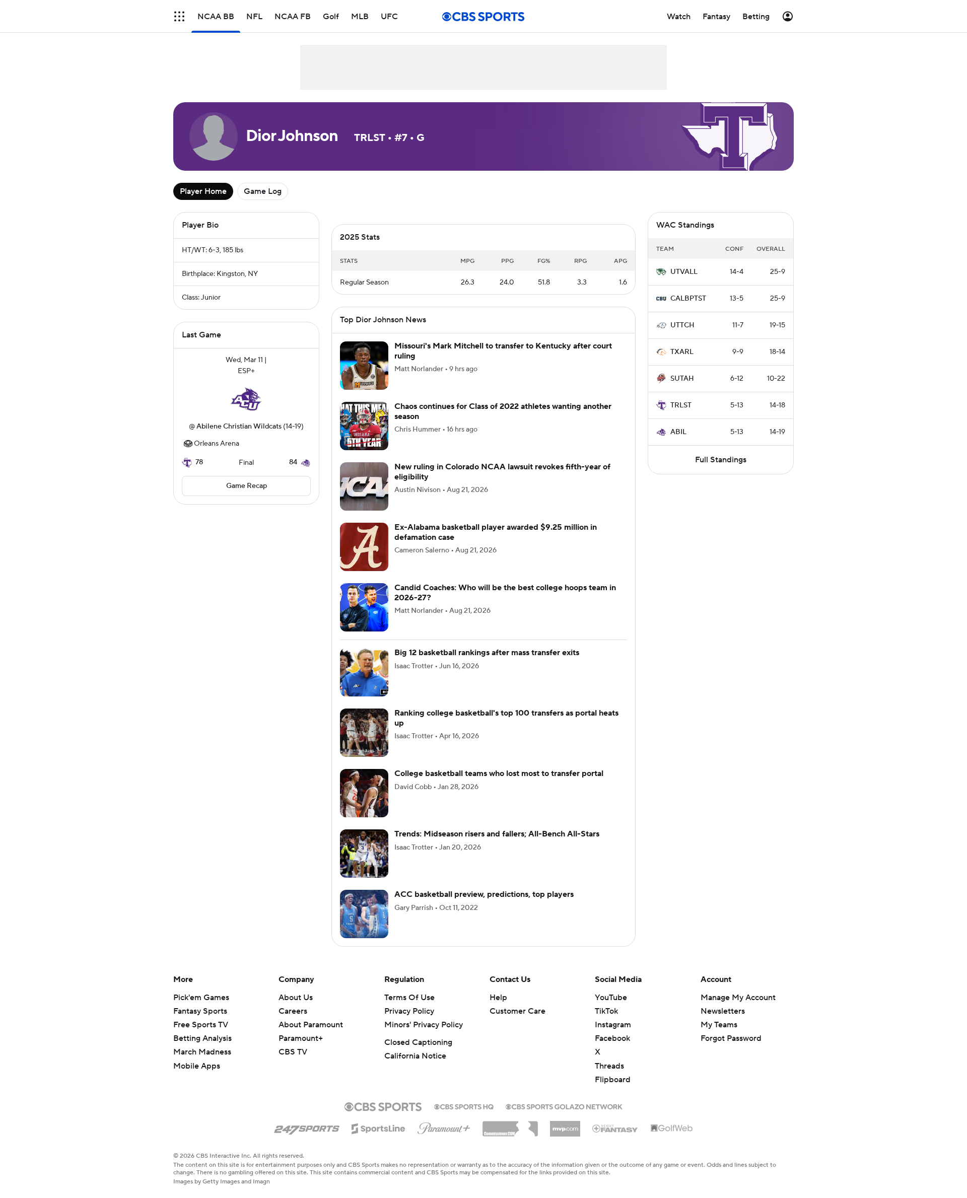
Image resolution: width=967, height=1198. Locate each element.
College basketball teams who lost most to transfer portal (498, 773)
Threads (609, 1066)
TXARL (682, 352)
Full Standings (720, 460)
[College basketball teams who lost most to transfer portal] (364, 793)
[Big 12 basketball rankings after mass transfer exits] (364, 672)
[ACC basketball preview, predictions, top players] (364, 914)
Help (498, 998)
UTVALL (684, 271)
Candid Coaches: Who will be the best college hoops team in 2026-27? (505, 592)
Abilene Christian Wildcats (239, 426)
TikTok (606, 1011)
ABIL (678, 432)
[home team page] (246, 399)
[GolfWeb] (672, 1128)
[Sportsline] (378, 1127)
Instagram (613, 1025)
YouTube (611, 998)
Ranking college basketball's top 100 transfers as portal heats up (506, 718)
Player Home (203, 191)
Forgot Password (731, 1038)
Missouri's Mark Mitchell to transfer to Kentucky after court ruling (503, 351)
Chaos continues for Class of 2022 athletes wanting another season (502, 411)
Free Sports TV (200, 1025)
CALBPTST (688, 298)
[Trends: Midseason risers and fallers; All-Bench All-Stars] (364, 853)
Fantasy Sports (200, 1011)
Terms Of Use (409, 998)
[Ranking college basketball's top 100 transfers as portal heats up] (364, 733)
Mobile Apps (196, 1066)
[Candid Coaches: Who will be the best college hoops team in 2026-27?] (364, 607)
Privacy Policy (409, 1011)
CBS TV (293, 1052)
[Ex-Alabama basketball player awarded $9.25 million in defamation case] (364, 547)
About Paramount (311, 1025)
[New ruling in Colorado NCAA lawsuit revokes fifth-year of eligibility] (364, 486)
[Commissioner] (510, 1125)
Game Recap (246, 485)
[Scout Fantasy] (615, 1128)
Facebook (612, 1038)
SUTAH (682, 378)
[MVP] (565, 1125)
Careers (293, 1011)
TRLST (681, 405)
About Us (296, 998)
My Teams (719, 1025)
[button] (179, 16)
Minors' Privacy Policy (423, 1025)
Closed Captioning (418, 1042)
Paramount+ (301, 1038)
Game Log (263, 191)
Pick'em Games (201, 998)
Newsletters (723, 1011)
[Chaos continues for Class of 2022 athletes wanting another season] (364, 426)
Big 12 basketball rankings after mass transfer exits (486, 653)
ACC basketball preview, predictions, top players (484, 894)
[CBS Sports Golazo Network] (564, 1106)
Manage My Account (738, 998)
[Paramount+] (444, 1126)
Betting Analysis (202, 1038)
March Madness (202, 1052)
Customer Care (517, 1011)
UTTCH (682, 325)
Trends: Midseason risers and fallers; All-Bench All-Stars (496, 834)
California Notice (415, 1056)
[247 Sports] (306, 1127)
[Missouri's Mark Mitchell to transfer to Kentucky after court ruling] (364, 365)
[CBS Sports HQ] (464, 1106)
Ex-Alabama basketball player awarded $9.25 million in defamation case (495, 532)
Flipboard (613, 1080)
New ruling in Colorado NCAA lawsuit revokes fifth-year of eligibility (502, 471)
